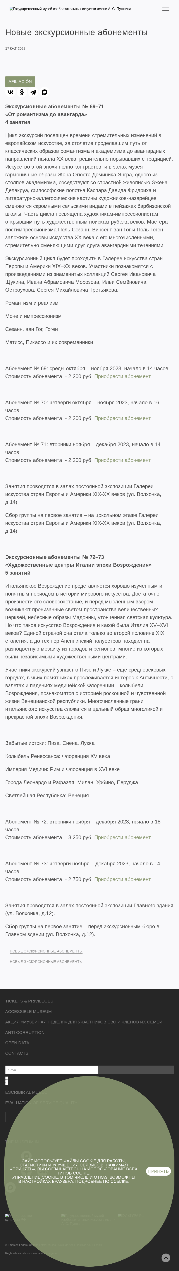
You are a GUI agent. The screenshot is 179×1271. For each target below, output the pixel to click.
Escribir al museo (26, 1092)
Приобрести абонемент (122, 376)
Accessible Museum (28, 1011)
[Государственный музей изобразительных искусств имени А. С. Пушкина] (70, 9)
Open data (17, 1042)
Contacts (16, 1053)
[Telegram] (33, 92)
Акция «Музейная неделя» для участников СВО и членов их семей (83, 1022)
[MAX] (44, 92)
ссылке (119, 1181)
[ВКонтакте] (10, 92)
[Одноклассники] (22, 92)
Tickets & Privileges (29, 1001)
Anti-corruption (25, 1032)
